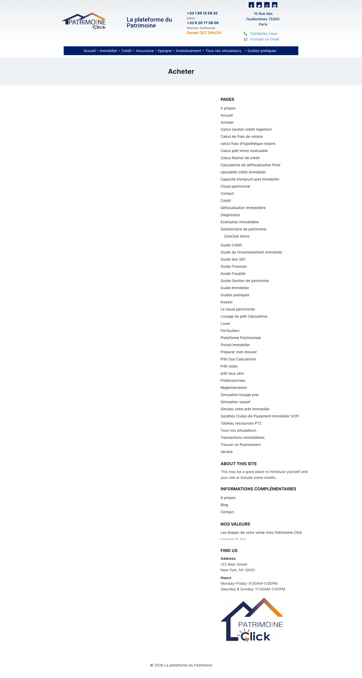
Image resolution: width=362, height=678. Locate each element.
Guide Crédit (231, 245)
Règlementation (234, 388)
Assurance (145, 51)
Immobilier (108, 51)
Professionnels (233, 380)
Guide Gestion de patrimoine (245, 281)
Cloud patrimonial (235, 186)
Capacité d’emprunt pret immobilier (250, 179)
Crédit (127, 51)
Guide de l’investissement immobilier (251, 252)
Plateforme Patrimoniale (241, 338)
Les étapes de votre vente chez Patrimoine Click (261, 532)
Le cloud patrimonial (238, 309)
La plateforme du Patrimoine (149, 22)
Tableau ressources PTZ (241, 423)
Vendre (227, 452)
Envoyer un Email (264, 39)
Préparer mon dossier (239, 352)
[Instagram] (267, 5)
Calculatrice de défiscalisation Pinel (250, 165)
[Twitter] (259, 5)
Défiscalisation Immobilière (243, 208)
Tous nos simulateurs (223, 51)
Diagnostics (230, 215)
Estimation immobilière (240, 222)
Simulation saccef (235, 402)
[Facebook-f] (251, 5)
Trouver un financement (241, 445)
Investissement (188, 51)
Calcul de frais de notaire (242, 136)
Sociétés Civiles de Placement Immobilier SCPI (260, 416)
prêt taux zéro (232, 373)
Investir (227, 302)
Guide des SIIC (233, 259)
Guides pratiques (262, 51)
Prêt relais (229, 366)
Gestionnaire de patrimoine (243, 229)
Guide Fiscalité (233, 273)
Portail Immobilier (235, 345)
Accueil (90, 51)
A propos (228, 108)
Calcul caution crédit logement (246, 129)
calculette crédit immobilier (243, 172)
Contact (227, 193)
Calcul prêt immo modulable (244, 151)
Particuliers (230, 331)
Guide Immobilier (235, 288)
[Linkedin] (274, 5)
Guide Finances (234, 266)
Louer (225, 323)
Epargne (165, 51)
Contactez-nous (263, 33)
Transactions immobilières (243, 437)
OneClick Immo (236, 236)
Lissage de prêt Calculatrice (244, 316)
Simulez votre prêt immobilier (245, 409)
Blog (224, 505)
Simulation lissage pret (240, 395)
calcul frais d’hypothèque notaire (248, 144)
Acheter (227, 122)
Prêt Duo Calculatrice (238, 359)
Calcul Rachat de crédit (240, 158)
